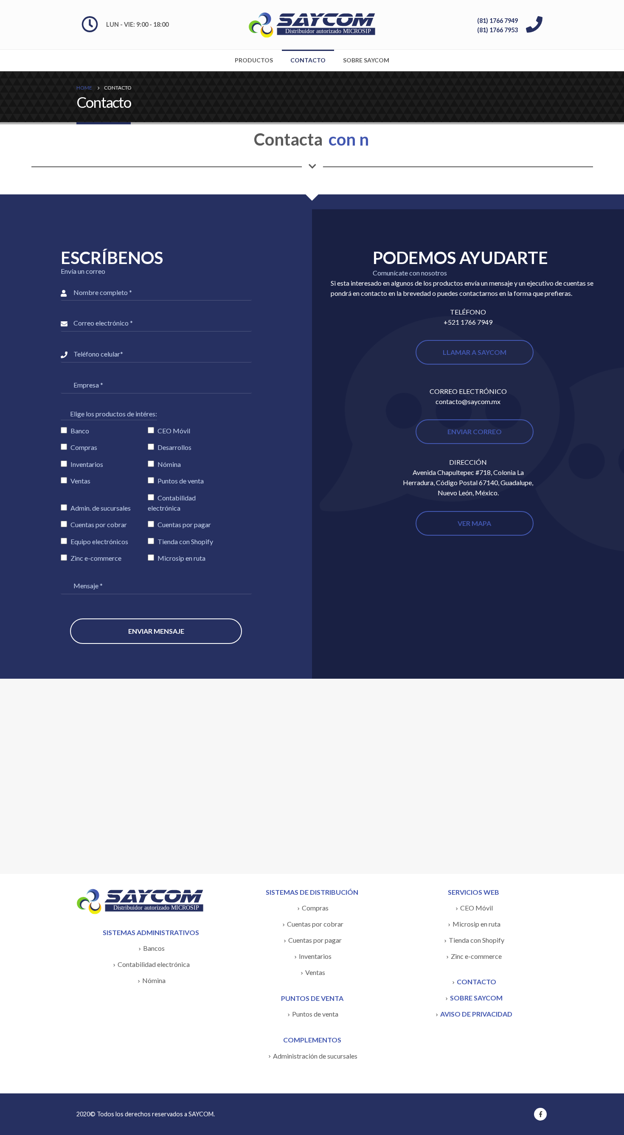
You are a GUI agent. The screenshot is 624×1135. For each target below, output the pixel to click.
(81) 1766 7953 (497, 30)
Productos (254, 60)
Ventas (315, 972)
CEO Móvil (476, 908)
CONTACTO (476, 982)
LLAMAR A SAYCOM (474, 352)
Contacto (308, 60)
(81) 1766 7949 (497, 20)
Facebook (540, 1114)
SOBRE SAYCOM (476, 998)
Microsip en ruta (476, 924)
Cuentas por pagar (315, 940)
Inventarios (315, 956)
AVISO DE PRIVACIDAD (476, 1014)
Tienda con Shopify (476, 940)
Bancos (154, 948)
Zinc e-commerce (476, 956)
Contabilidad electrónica (154, 964)
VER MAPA (474, 523)
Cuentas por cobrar (315, 924)
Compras (315, 908)
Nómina (154, 980)
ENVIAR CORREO (474, 431)
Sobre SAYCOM (366, 60)
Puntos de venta (315, 1014)
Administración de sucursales (315, 1056)
